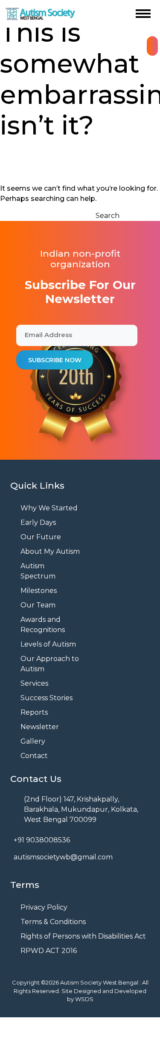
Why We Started (49, 508)
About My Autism (50, 551)
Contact (34, 756)
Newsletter (39, 727)
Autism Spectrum (37, 571)
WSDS (84, 999)
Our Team (37, 605)
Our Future (40, 537)
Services (34, 683)
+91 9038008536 (42, 840)
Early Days (38, 522)
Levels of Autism (48, 644)
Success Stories (46, 698)
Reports (34, 712)
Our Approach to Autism (49, 664)
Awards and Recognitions (42, 624)
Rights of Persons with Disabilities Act (83, 936)
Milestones (38, 591)
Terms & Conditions (53, 922)
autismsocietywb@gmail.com (63, 857)
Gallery (32, 741)
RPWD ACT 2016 (48, 951)
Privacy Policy (43, 907)
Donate (152, 46)
